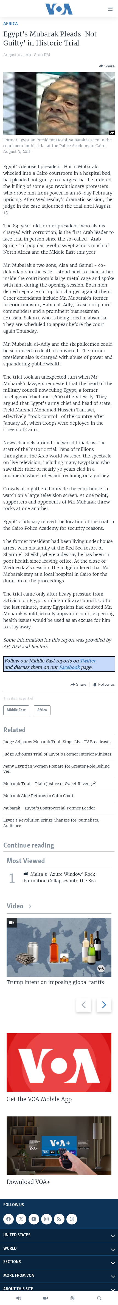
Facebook (69, 667)
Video (15, 906)
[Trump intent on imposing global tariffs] (59, 947)
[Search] (99, 1298)
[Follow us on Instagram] (46, 1219)
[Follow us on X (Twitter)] (21, 1219)
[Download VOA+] (59, 1145)
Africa (10, 24)
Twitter (87, 660)
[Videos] (45, 1298)
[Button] (107, 66)
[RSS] (59, 1219)
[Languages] (72, 1298)
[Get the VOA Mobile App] (59, 1062)
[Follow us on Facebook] (8, 1219)
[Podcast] (71, 1219)
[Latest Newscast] (18, 1298)
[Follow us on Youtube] (34, 1219)
